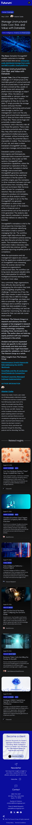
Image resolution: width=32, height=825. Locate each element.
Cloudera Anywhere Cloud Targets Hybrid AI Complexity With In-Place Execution (15, 519)
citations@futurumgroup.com (16, 803)
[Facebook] (21, 812)
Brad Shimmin (10, 537)
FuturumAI (8, 488)
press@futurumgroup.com (16, 808)
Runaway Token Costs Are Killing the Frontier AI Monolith (15, 658)
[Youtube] (17, 812)
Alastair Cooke (18, 16)
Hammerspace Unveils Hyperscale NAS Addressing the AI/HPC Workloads (14, 364)
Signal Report (7, 562)
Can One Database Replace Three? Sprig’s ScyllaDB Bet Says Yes (15, 472)
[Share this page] (4, 816)
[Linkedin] (11, 812)
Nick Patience (11, 671)
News (16, 468)
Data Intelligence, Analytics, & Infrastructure (16, 33)
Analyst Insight (8, 607)
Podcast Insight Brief (9, 654)
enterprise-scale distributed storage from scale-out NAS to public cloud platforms (15, 63)
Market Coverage (7, 12)
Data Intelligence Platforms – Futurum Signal (13, 567)
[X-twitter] (14, 812)
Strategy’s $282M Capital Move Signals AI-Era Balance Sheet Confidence (14, 702)
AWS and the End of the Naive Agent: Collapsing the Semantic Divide (14, 612)
